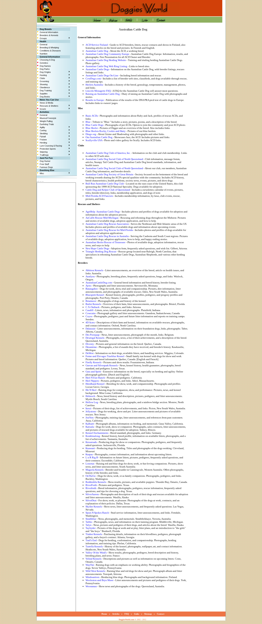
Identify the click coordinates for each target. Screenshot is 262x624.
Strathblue (91, 518)
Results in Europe (95, 100)
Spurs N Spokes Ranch (97, 512)
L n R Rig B (92, 457)
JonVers (90, 417)
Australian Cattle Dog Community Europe (107, 54)
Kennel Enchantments (97, 432)
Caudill (89, 310)
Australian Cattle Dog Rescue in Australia (107, 236)
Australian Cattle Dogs (97, 69)
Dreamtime (91, 347)
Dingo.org (91, 134)
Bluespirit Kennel (95, 294)
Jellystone (91, 411)
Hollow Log (92, 402)
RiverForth (91, 485)
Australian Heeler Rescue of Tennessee (105, 242)
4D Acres (90, 322)
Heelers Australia (94, 84)
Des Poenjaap (93, 334)
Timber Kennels (94, 534)
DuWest (90, 353)
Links (136, 614)
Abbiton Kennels (94, 270)
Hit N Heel (91, 390)
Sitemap (148, 614)
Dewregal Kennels (95, 337)
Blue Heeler (92, 128)
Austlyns (90, 276)
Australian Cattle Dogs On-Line (102, 75)
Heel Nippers (92, 380)
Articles (115, 614)
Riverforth (91, 488)
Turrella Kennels (94, 546)
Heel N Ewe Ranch (95, 377)
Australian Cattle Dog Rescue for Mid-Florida (109, 230)
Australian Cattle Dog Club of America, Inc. (108, 152)
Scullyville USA (94, 140)
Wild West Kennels (95, 571)
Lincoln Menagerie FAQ (98, 90)
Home (104, 614)
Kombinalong (93, 436)
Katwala (90, 426)
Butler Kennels (93, 304)
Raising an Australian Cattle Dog (103, 93)
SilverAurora (92, 494)
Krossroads (91, 442)
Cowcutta (91, 313)
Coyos (89, 316)
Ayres (88, 285)
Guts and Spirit (93, 371)
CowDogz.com (93, 78)
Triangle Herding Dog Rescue (101, 251)
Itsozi (88, 408)
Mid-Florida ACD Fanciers (99, 195)
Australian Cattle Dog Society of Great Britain (109, 174)
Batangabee (92, 288)
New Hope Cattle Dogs (97, 248)
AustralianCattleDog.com (99, 282)
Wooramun (91, 586)
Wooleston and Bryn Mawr (99, 580)
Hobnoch (90, 396)
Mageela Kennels (95, 469)
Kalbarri (90, 423)
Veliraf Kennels (93, 558)
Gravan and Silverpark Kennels (102, 365)
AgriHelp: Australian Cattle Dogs (103, 211)
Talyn (88, 525)
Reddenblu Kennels (96, 482)
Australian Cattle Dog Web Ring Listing (106, 66)
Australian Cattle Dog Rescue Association (107, 223)
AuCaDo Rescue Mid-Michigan (102, 217)
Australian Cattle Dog (97, 50)
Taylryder (91, 528)
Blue (88, 121)
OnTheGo (91, 475)
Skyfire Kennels (94, 506)
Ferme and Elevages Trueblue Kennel (105, 356)
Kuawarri (90, 448)
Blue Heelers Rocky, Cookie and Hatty (106, 131)
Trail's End (91, 540)
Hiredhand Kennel (95, 383)
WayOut (90, 564)
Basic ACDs (92, 115)
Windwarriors (92, 577)
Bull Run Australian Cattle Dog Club (105, 183)
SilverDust (91, 500)
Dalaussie (91, 328)
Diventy (90, 343)
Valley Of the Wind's (96, 552)
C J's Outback (93, 307)
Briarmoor (91, 301)
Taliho (89, 521)
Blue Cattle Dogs (94, 124)
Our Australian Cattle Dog (99, 137)
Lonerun (90, 463)
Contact (160, 614)
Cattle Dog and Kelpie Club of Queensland (108, 189)
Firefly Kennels (93, 362)
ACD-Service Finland (97, 44)
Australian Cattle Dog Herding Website (106, 60)
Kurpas (89, 454)
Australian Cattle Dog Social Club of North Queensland (114, 159)
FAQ (126, 614)
